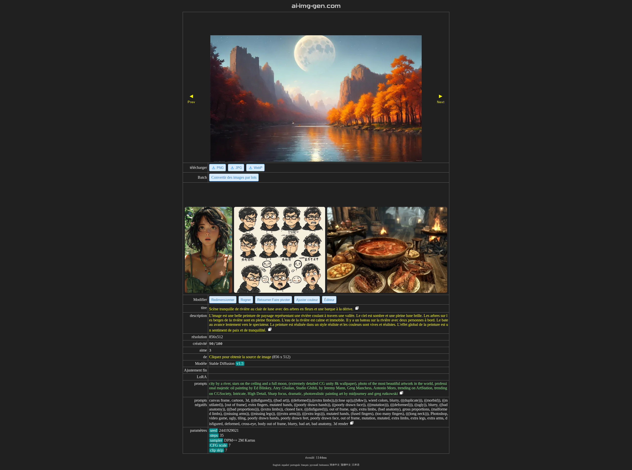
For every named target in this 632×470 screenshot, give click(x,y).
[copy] (357, 308)
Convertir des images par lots (234, 177)
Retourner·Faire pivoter (273, 300)
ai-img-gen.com (316, 6)
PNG (220, 168)
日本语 (355, 464)
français (305, 465)
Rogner (246, 300)
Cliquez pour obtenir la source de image (240, 357)
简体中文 (335, 464)
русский (314, 465)
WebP (258, 168)
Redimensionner (222, 300)
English (276, 465)
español (285, 465)
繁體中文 (346, 464)
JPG (239, 168)
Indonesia (324, 465)
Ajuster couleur (307, 300)
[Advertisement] (307, 24)
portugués (295, 465)
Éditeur (329, 300)
